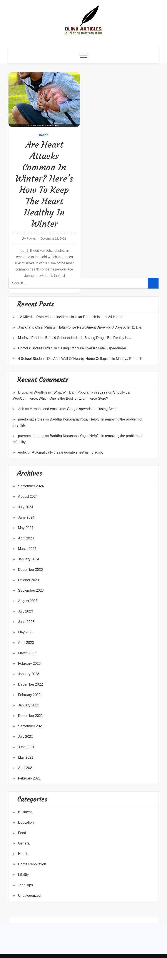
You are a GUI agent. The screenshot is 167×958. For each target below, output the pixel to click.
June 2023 (26, 622)
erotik (22, 452)
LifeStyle (25, 874)
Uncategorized (29, 895)
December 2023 (30, 569)
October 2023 (28, 580)
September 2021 (31, 726)
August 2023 (28, 601)
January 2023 (28, 674)
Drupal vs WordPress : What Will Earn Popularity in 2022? (62, 392)
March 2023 (27, 653)
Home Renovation (32, 864)
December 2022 (30, 684)
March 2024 (27, 549)
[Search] (153, 283)
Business (25, 812)
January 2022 (28, 705)
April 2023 (26, 642)
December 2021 (30, 716)
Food (22, 833)
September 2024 (31, 486)
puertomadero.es (31, 419)
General (24, 843)
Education (26, 822)
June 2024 (26, 517)
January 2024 (28, 559)
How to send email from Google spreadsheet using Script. (74, 409)
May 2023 (25, 632)
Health (43, 135)
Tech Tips (25, 885)
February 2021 (29, 778)
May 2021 (25, 757)
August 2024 (28, 496)
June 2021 (26, 747)
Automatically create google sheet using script (67, 452)
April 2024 (26, 538)
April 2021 (26, 768)
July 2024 (25, 507)
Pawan (31, 238)
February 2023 (29, 663)
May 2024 (25, 528)
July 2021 (25, 736)
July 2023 (25, 611)
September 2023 (31, 590)
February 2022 (29, 695)
